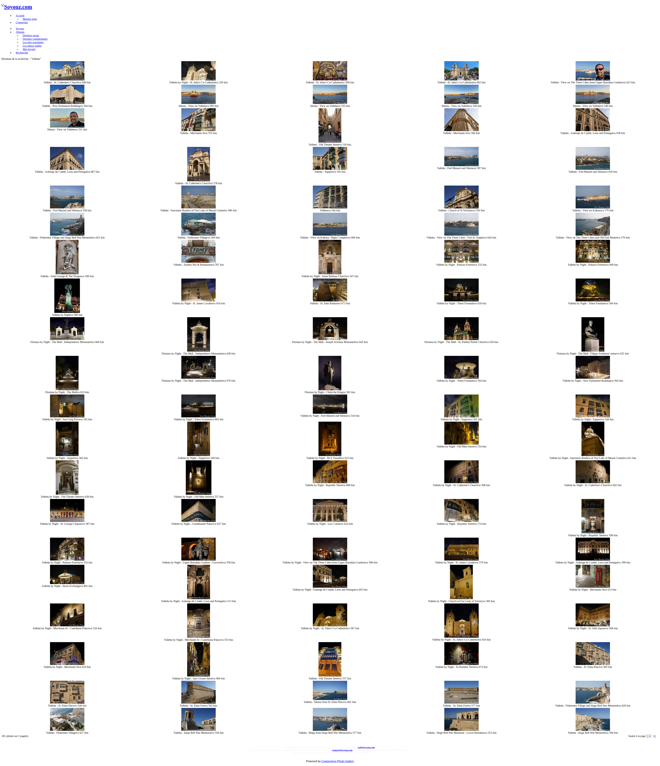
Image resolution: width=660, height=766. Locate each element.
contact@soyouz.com (342, 750)
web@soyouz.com (366, 747)
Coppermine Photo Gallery (337, 761)
